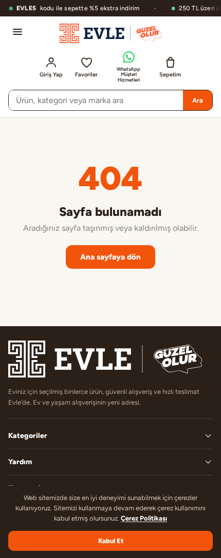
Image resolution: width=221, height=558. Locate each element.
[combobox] (96, 100)
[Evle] (111, 33)
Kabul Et (110, 541)
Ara (197, 100)
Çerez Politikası (144, 518)
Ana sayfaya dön (110, 257)
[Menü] (17, 32)
